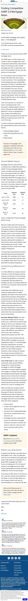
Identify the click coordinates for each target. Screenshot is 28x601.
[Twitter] (15, 558)
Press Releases (5, 570)
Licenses (16, 575)
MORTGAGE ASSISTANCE (8, 4)
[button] (1, 1)
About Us (3, 565)
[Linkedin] (19, 558)
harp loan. (8, 495)
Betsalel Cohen (7, 30)
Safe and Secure (18, 572)
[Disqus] (14, 536)
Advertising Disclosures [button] (7, 586)
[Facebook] (9, 558)
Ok (25, 599)
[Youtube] (12, 558)
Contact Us (3, 568)
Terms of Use (17, 565)
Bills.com (4, 513)
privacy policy (7, 597)
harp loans (15, 150)
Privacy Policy (17, 568)
